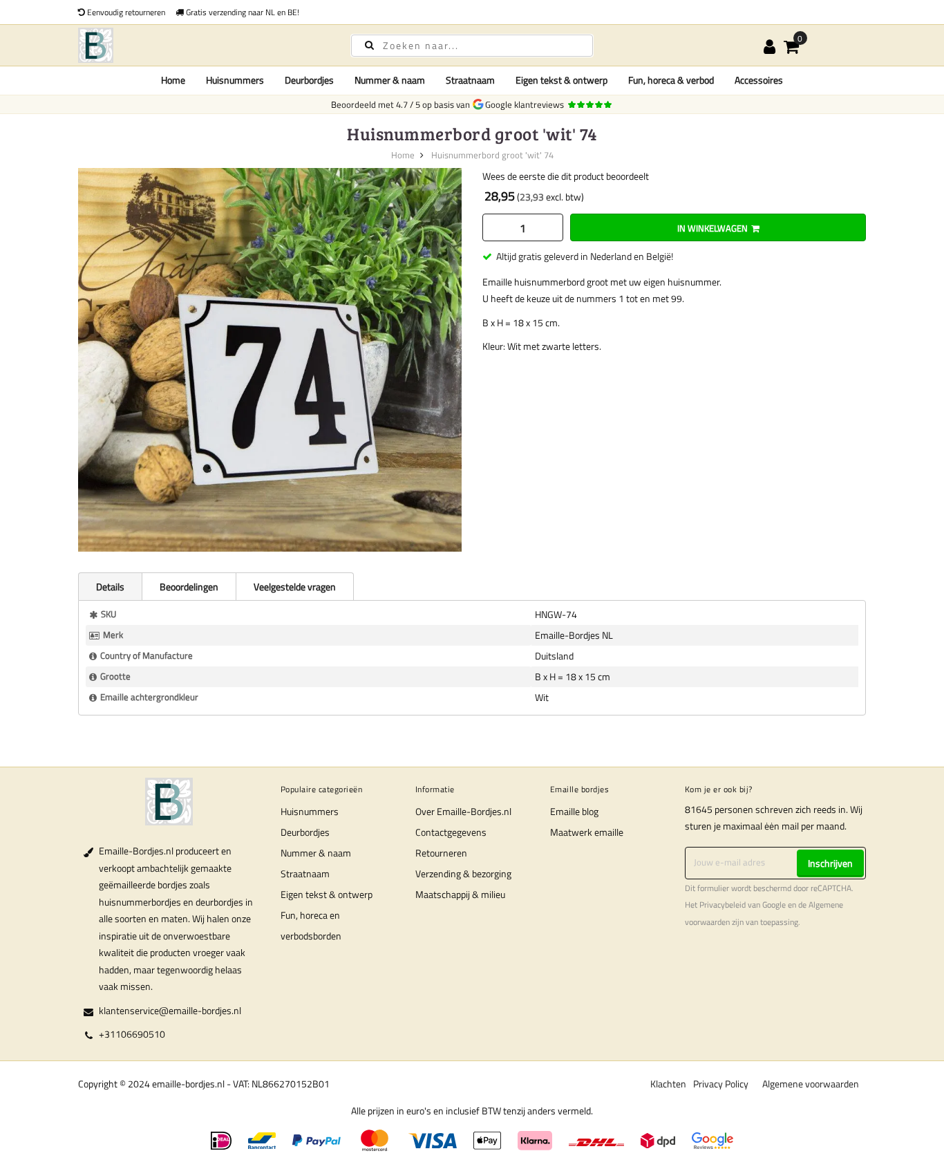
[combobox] (472, 46)
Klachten (668, 1083)
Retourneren (441, 852)
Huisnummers (310, 811)
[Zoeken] (369, 44)
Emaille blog (574, 811)
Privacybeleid (722, 905)
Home (173, 80)
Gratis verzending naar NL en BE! (241, 12)
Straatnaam (305, 873)
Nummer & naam (316, 852)
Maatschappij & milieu (460, 894)
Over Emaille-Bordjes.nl (463, 811)
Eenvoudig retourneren (125, 12)
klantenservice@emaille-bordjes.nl (170, 1010)
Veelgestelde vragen (295, 586)
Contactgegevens (451, 832)
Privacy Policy (720, 1083)
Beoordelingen (189, 586)
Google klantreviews (526, 104)
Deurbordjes (305, 832)
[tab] (110, 586)
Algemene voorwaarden (810, 1083)
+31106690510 (132, 1034)
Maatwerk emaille (586, 832)
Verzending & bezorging (463, 873)
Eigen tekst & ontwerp (326, 894)
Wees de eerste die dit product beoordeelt (565, 176)
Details (110, 586)
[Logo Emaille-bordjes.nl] (202, 45)
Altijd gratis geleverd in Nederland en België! (584, 256)
